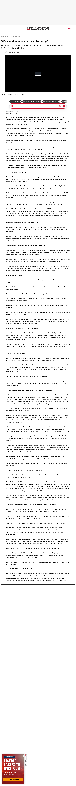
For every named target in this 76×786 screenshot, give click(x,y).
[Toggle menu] (4, 28)
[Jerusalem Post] (38, 28)
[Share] (2, 52)
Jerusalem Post (4, 36)
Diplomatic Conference (15, 36)
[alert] (13, 769)
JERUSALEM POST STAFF (13, 111)
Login (70, 28)
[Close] (73, 92)
